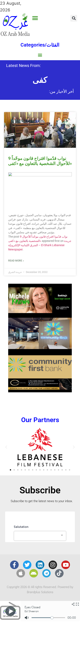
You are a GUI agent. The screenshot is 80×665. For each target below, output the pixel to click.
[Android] (33, 573)
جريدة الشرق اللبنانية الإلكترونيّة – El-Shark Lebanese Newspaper (39, 245)
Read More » (16, 260)
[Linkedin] (40, 564)
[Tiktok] (59, 573)
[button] (35, 18)
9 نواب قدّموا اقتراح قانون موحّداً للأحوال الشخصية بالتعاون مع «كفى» (40, 161)
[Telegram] (46, 573)
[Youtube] (65, 564)
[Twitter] (27, 564)
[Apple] (20, 573)
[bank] (40, 390)
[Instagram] (53, 564)
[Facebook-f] (14, 564)
